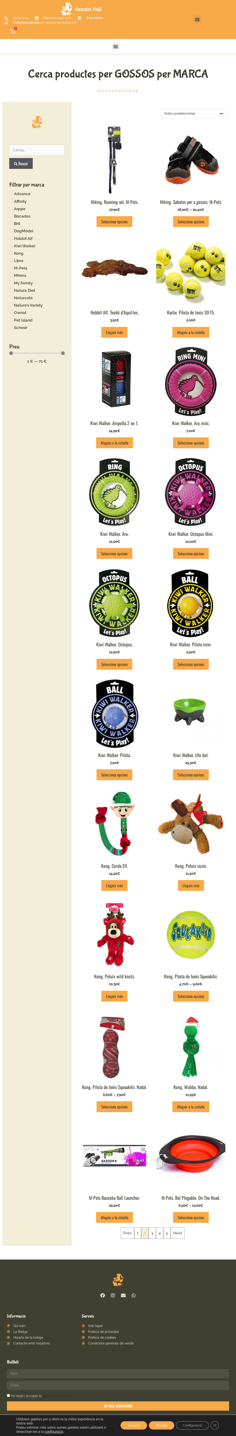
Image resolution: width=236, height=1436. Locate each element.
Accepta (133, 1425)
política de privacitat (58, 1396)
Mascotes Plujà (88, 8)
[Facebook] (102, 1295)
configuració (54, 1431)
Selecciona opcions (114, 221)
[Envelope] (123, 1295)
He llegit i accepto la (42, 1396)
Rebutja (161, 1425)
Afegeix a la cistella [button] (191, 332)
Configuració (192, 1425)
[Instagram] (113, 1295)
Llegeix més (114, 332)
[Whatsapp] (133, 1295)
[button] (197, 19)
